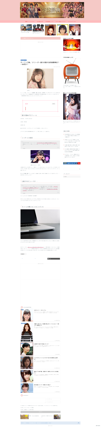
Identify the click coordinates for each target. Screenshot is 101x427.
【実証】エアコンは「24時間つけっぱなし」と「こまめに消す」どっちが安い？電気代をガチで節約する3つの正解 (72, 141)
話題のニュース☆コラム (29, 21)
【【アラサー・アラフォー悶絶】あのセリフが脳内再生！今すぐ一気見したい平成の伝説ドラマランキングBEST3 (72, 156)
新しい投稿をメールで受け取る (28, 409)
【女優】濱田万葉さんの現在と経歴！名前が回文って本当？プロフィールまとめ (72, 146)
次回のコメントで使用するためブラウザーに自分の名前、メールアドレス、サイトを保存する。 (40, 405)
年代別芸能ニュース (49, 21)
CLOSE (54, 103)
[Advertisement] (40, 50)
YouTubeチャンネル (72, 21)
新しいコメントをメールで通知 (28, 407)
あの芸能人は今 (40, 21)
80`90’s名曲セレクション (61, 21)
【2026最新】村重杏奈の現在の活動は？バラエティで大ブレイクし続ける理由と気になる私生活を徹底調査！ (72, 150)
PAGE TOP (98, 413)
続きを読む (98, 425)
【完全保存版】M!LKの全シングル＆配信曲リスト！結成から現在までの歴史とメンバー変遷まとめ (72, 135)
